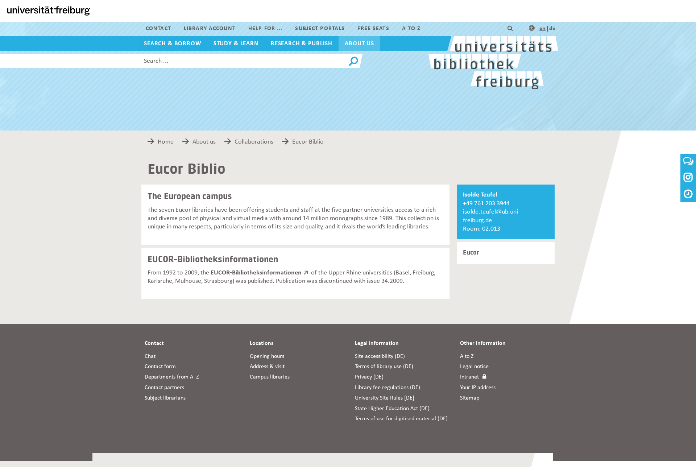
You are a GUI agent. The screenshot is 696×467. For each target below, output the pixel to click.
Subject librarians (165, 398)
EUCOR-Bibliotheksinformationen (256, 272)
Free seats (373, 29)
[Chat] (688, 163)
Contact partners (164, 387)
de (552, 29)
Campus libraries (270, 377)
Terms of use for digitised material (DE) (401, 419)
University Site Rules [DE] (384, 398)
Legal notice (474, 366)
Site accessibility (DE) (380, 356)
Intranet (469, 377)
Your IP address (478, 387)
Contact (158, 29)
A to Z (411, 29)
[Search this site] (510, 29)
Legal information (377, 343)
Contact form (160, 366)
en (542, 29)
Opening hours (267, 356)
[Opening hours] (688, 195)
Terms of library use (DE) (384, 366)
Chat (150, 356)
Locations (261, 343)
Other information (483, 343)
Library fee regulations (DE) (387, 387)
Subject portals (320, 29)
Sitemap (469, 398)
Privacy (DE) (369, 377)
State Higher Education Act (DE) (392, 409)
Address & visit (267, 366)
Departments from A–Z (172, 377)
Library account (210, 29)
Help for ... (265, 29)
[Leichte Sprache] (532, 29)
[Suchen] (353, 61)
